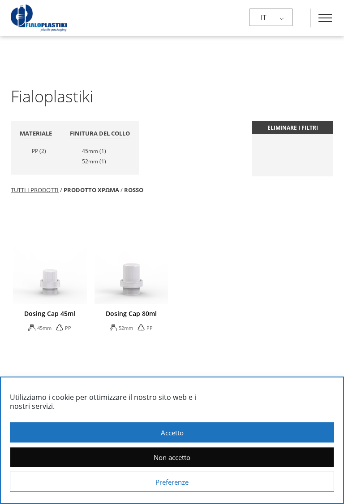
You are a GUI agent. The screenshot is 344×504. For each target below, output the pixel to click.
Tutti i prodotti (35, 190)
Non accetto (172, 457)
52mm (94, 161)
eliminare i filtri (292, 127)
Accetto (172, 432)
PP (39, 151)
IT (264, 17)
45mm (94, 151)
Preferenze (172, 482)
